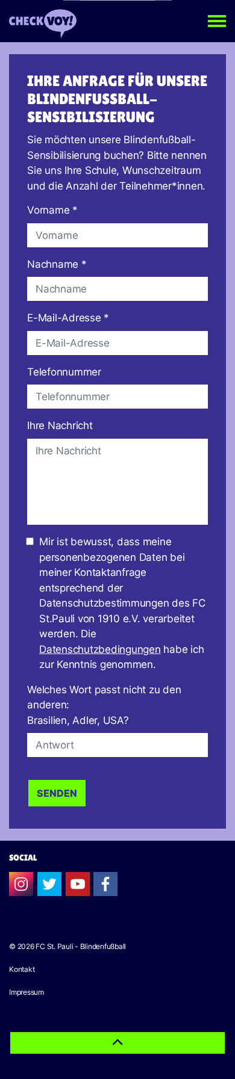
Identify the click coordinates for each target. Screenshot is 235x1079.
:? (104, 705)
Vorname (52, 210)
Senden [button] (57, 793)
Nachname (57, 264)
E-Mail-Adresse (68, 318)
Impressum (26, 992)
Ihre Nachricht (60, 425)
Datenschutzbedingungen (100, 649)
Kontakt (21, 969)
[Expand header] (217, 21)
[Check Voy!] (43, 21)
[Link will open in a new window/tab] (21, 884)
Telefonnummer (64, 372)
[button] (117, 1043)
